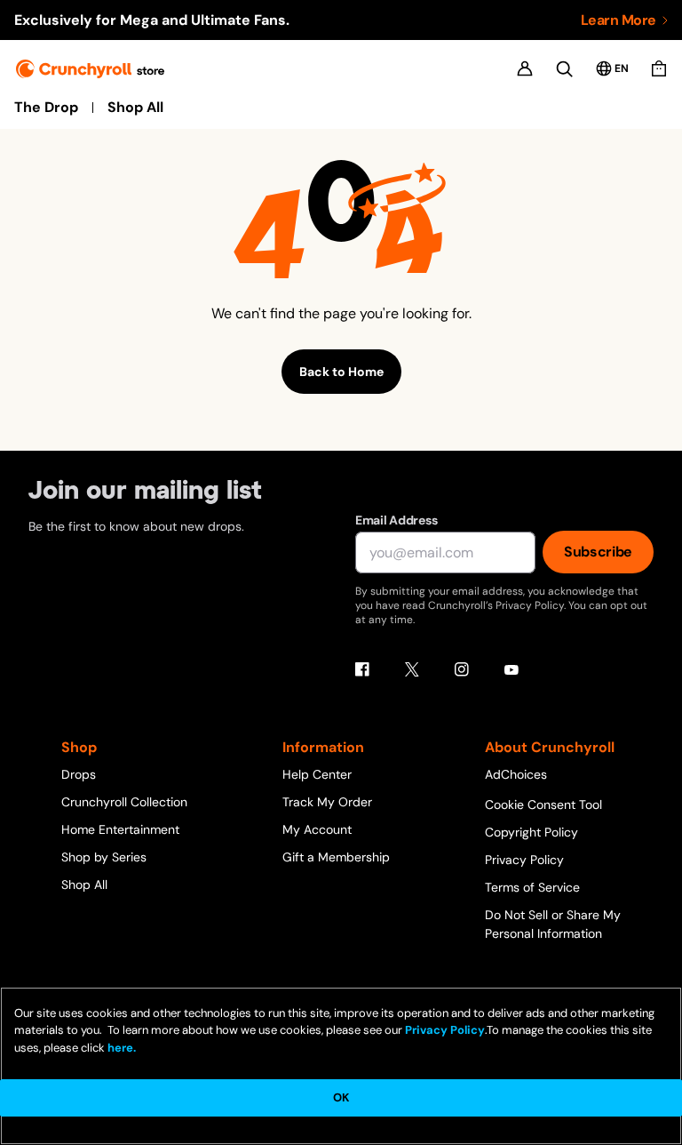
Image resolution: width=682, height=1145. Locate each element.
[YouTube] (511, 669)
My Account (317, 829)
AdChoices (516, 774)
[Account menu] (525, 68)
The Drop (46, 107)
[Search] (564, 69)
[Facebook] (362, 669)
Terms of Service (532, 887)
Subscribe (598, 551)
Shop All (135, 107)
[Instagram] (461, 669)
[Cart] (659, 68)
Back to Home (341, 372)
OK (341, 1097)
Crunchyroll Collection (124, 802)
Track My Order (327, 802)
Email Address (396, 520)
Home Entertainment (120, 829)
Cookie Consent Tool (543, 805)
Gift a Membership (336, 857)
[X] (412, 669)
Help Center (317, 774)
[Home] (90, 69)
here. (120, 1047)
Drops (78, 774)
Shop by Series (104, 857)
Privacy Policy (524, 860)
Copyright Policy (531, 832)
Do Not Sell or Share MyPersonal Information (553, 924)
